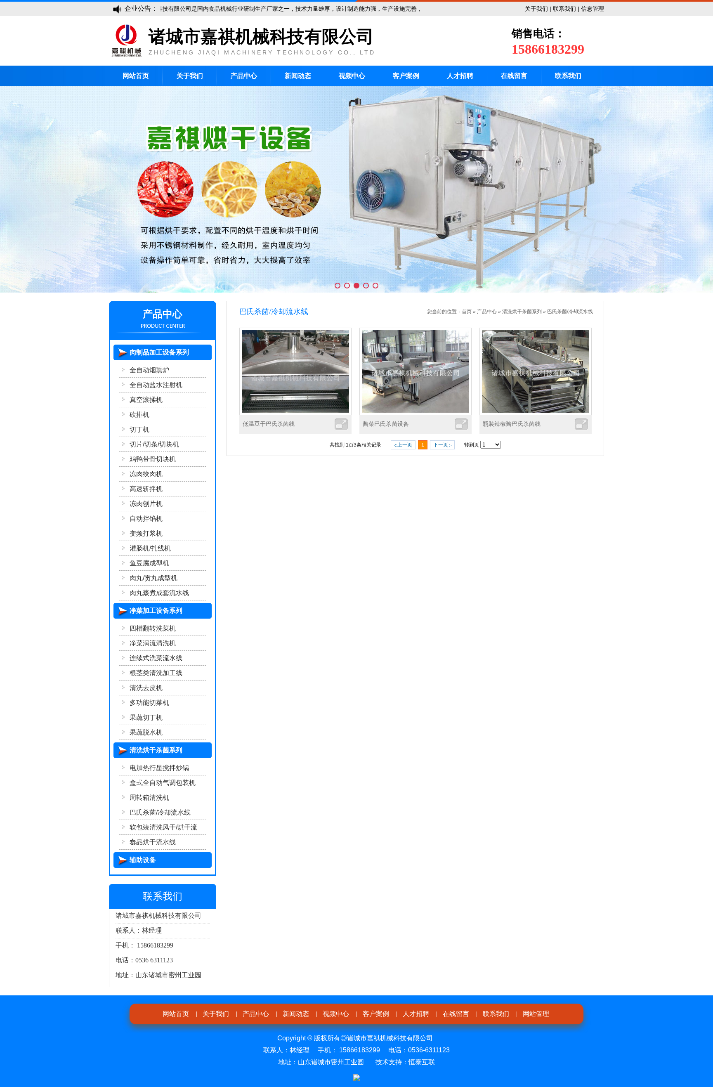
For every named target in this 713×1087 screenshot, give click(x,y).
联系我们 (564, 8)
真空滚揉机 (146, 399)
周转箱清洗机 (149, 797)
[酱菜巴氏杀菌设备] (415, 413)
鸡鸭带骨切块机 (153, 459)
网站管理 (536, 1013)
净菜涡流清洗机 (153, 643)
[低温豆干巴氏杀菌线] (295, 413)
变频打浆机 (146, 533)
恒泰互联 (421, 1062)
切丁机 (139, 429)
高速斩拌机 (146, 488)
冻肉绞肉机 (146, 473)
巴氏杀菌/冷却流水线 (160, 812)
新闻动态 (298, 75)
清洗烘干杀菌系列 (522, 311)
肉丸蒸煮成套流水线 (159, 592)
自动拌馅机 (146, 518)
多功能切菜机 (149, 702)
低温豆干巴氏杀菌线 (269, 424)
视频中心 (352, 75)
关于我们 (536, 8)
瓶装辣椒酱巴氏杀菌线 (512, 424)
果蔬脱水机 (146, 732)
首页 (467, 311)
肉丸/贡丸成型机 (153, 577)
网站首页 (136, 75)
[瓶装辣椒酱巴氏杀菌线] (535, 413)
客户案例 (406, 75)
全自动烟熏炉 (149, 369)
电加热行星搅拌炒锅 (159, 767)
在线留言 (514, 75)
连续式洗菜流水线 (156, 658)
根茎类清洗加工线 (156, 672)
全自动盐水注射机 (156, 384)
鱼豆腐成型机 (149, 563)
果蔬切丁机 (146, 717)
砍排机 (139, 414)
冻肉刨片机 (146, 503)
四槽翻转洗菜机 (153, 628)
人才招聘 (460, 75)
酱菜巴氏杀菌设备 (386, 424)
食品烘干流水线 (153, 842)
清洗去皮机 (146, 687)
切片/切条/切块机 (154, 444)
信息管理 (592, 8)
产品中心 (244, 75)
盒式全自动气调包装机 (163, 782)
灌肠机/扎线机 (150, 548)
